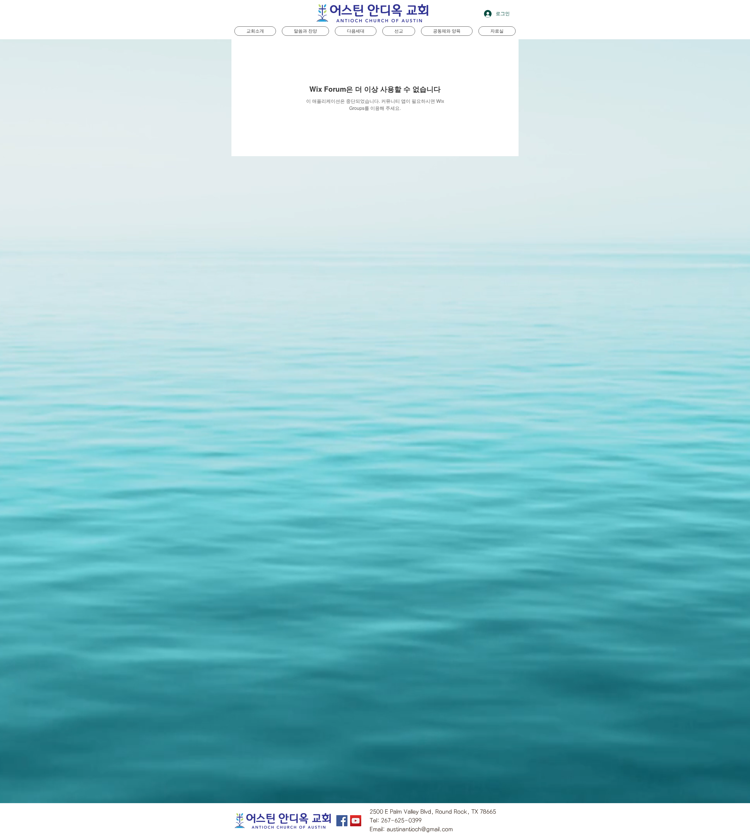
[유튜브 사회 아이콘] (355, 820)
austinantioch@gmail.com (420, 829)
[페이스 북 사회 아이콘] (341, 820)
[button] (355, 31)
